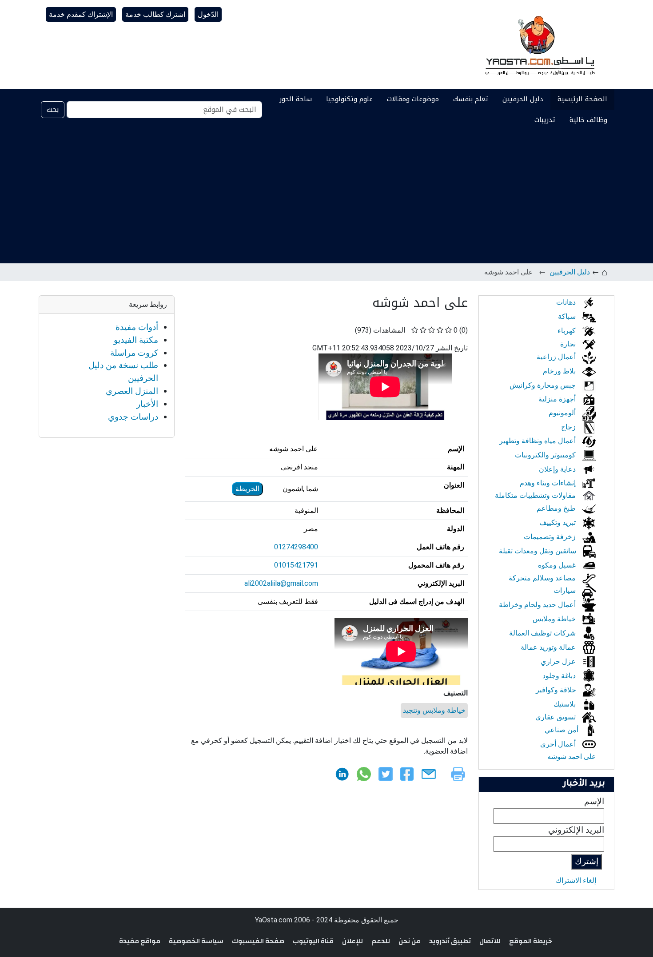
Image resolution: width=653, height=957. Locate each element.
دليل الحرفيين (522, 99)
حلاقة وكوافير (557, 690)
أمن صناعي (562, 730)
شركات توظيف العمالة (543, 633)
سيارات (565, 590)
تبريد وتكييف (558, 522)
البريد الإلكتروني (576, 830)
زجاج (569, 427)
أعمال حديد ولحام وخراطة (538, 604)
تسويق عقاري (556, 717)
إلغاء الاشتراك (576, 880)
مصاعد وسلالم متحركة (543, 578)
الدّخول (208, 14)
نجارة (568, 344)
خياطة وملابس (555, 619)
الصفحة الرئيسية (582, 99)
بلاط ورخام (560, 371)
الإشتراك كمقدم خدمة (81, 14)
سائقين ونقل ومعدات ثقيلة (538, 551)
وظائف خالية (588, 120)
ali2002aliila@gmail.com (281, 583)
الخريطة (247, 488)
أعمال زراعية (557, 357)
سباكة (567, 316)
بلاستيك (565, 704)
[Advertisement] (326, 197)
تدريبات (544, 120)
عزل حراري (559, 661)
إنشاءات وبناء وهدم (548, 483)
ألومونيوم (563, 413)
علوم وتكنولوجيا (349, 99)
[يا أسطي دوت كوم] (538, 44)
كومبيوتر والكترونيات (546, 455)
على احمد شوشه (571, 756)
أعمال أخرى (558, 744)
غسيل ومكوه (557, 565)
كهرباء (567, 330)
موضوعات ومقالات (413, 99)
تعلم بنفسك (470, 99)
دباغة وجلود (559, 675)
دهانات (566, 302)
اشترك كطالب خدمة (155, 14)
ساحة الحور (295, 99)
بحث (53, 109)
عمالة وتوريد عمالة (549, 647)
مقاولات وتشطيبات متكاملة (536, 495)
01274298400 (296, 547)
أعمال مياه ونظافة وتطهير (538, 441)
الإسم (594, 801)
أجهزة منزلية (557, 399)
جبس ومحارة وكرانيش (543, 385)
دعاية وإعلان (558, 469)
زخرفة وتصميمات (550, 536)
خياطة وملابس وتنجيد (434, 710)
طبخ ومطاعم (557, 508)
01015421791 (296, 565)
